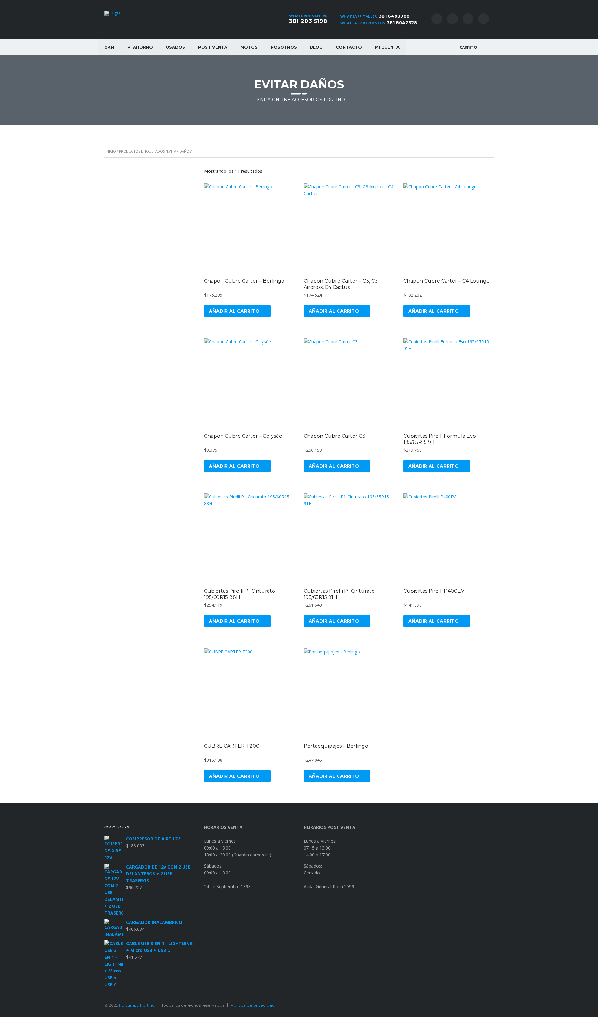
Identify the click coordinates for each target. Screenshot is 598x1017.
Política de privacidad (253, 1005)
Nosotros (284, 47)
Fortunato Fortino (137, 1005)
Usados (175, 47)
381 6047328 (402, 23)
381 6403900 (394, 16)
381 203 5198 (308, 21)
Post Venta (212, 47)
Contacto (349, 47)
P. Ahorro (140, 47)
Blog (316, 47)
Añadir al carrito (234, 311)
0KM (109, 47)
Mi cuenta (387, 47)
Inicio (111, 151)
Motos (249, 47)
